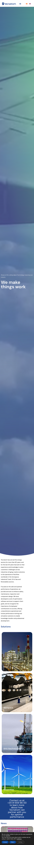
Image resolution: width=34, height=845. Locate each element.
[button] (20, 3)
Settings (20, 842)
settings (19, 839)
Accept (5, 842)
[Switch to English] (30, 4)
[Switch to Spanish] (26, 4)
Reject (12, 842)
